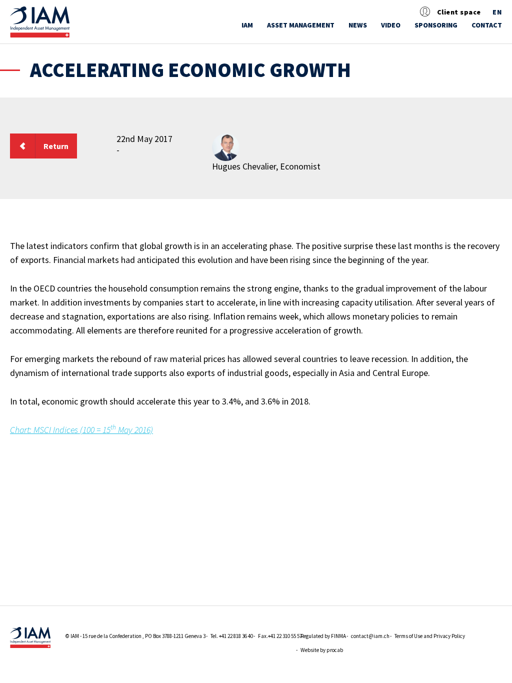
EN (497, 12)
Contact (487, 25)
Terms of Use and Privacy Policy (429, 636)
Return (56, 146)
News (357, 25)
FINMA (338, 636)
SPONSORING (436, 25)
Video (390, 25)
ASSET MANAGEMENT (300, 25)
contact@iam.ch (370, 636)
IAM (247, 25)
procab (334, 650)
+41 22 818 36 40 (236, 636)
